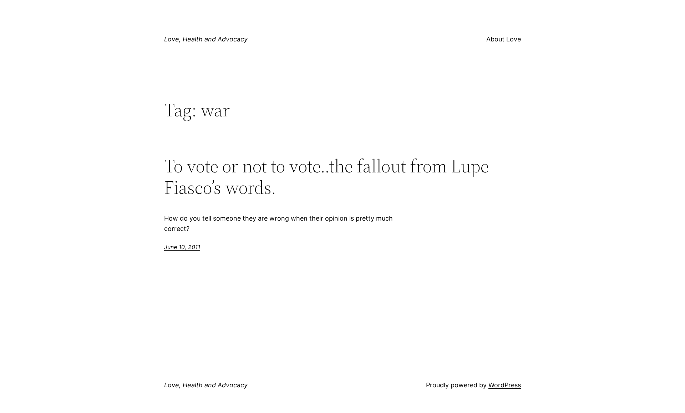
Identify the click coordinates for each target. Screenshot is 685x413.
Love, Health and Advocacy (206, 39)
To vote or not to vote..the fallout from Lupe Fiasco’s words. (326, 176)
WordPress (504, 385)
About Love (503, 39)
